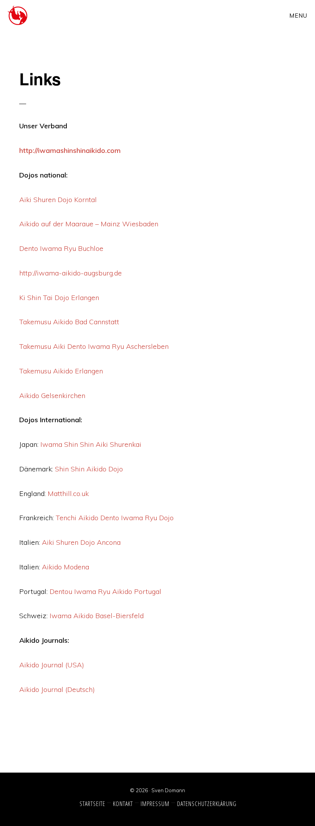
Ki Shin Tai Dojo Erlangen (59, 297)
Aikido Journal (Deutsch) (57, 689)
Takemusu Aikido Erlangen (61, 371)
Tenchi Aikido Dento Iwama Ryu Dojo (115, 517)
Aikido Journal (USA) (51, 664)
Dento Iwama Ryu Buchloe (61, 248)
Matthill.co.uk (68, 493)
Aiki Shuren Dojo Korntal (58, 199)
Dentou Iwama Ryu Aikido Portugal (105, 591)
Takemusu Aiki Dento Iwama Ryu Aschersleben (94, 346)
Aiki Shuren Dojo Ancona (81, 542)
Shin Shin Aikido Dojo (89, 468)
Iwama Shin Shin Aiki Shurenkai (91, 444)
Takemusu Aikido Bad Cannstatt (69, 321)
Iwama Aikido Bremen (33, 15)
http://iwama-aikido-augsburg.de (70, 273)
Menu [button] (298, 15)
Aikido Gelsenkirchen (52, 395)
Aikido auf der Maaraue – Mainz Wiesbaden (88, 223)
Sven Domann (168, 790)
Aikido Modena (65, 566)
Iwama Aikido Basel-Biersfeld (97, 615)
